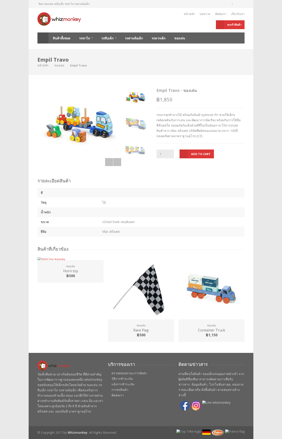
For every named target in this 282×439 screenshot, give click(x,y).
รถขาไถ (84, 38)
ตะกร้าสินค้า (234, 24)
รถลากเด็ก (158, 38)
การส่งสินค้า (119, 390)
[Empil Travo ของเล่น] (79, 126)
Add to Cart (201, 154)
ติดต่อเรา (220, 14)
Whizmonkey (77, 432)
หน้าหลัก (189, 14)
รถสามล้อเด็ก (134, 38)
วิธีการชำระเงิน (122, 379)
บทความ (205, 14)
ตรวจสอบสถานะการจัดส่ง (129, 373)
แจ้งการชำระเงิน (122, 384)
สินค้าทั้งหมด (61, 38)
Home (42, 38)
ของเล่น (179, 38)
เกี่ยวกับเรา (238, 14)
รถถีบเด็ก (107, 38)
